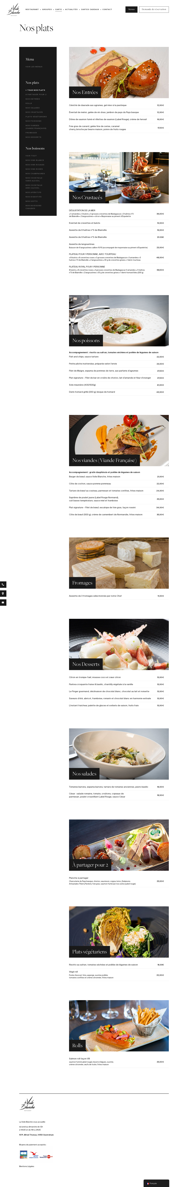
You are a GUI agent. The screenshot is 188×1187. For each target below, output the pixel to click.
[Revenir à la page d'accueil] (13, 9)
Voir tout (31, 156)
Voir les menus (34, 67)
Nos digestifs (34, 197)
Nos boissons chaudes (33, 207)
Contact (107, 9)
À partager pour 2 (36, 94)
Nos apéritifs (33, 192)
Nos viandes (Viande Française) (36, 127)
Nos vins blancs (35, 160)
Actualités (71, 9)
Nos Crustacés (34, 112)
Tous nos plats (36, 90)
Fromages (31, 133)
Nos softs (32, 201)
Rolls (29, 103)
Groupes (47, 9)
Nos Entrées (33, 99)
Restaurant (32, 9)
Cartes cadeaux (90, 9)
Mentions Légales (26, 1166)
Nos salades (33, 108)
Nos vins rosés (34, 169)
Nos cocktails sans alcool (34, 179)
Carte (58, 9)
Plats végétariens (36, 117)
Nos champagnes (35, 173)
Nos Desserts (33, 137)
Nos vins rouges (35, 165)
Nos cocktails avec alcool (34, 186)
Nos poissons (33, 121)
